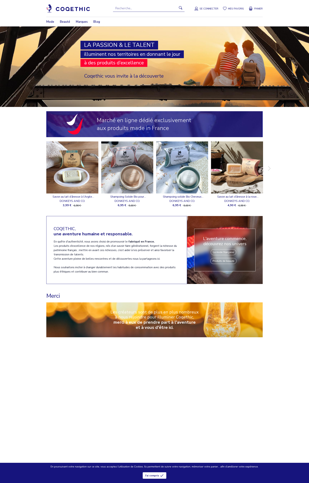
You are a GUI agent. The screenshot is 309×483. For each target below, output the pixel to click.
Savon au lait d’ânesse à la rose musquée (237, 197)
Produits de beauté (223, 261)
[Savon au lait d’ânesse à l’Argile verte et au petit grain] (72, 167)
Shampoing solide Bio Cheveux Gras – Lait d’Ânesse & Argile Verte (182, 197)
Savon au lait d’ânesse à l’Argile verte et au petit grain (72, 197)
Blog (96, 22)
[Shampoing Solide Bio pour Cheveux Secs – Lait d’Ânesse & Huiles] (127, 167)
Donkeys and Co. (72, 201)
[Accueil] (68, 8)
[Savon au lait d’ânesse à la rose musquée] (237, 167)
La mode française (223, 252)
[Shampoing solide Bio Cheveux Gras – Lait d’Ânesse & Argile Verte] (182, 167)
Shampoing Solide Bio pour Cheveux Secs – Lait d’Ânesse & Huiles (127, 197)
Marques (82, 22)
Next (267, 166)
